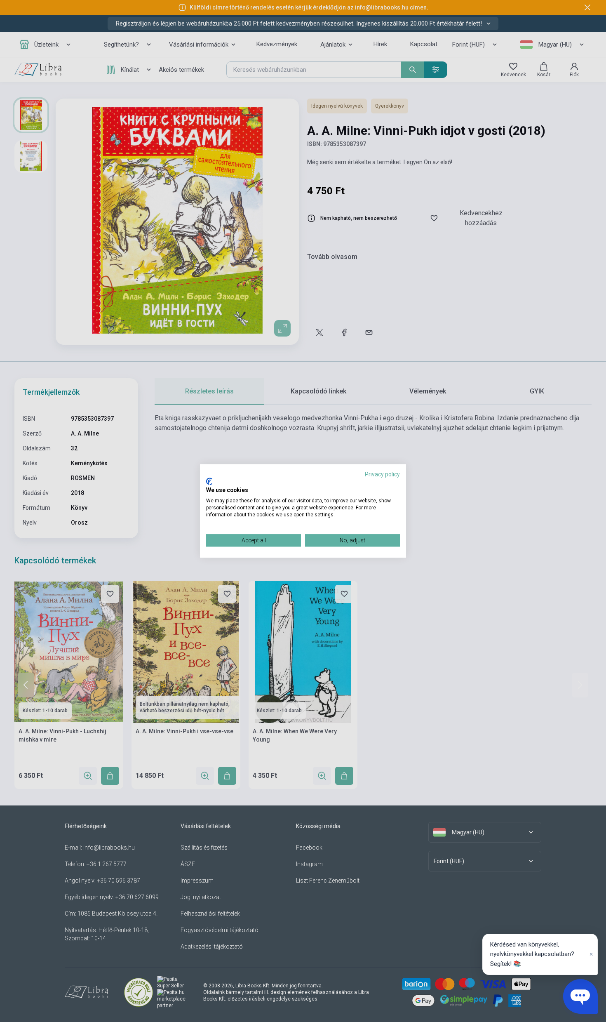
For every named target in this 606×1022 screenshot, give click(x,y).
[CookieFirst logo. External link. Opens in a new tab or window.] (209, 481)
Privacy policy (382, 474)
